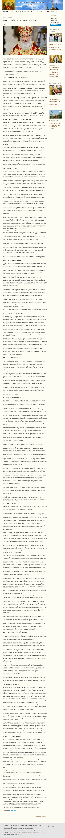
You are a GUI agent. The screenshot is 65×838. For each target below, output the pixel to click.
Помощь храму (30, 11)
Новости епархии (54, 20)
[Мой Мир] (8, 810)
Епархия (20, 834)
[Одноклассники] (6, 810)
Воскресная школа (20, 11)
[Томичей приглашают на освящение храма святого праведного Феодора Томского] (55, 114)
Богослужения (39, 11)
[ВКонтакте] (4, 810)
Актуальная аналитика (55, 22)
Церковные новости (18, 15)
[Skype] (13, 810)
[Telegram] (15, 810)
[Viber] (9, 810)
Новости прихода (54, 18)
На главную (5, 15)
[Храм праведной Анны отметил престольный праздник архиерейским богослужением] (55, 90)
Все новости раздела (41, 816)
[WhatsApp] (11, 810)
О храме (5, 11)
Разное (46, 11)
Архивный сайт (54, 11)
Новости (11, 11)
